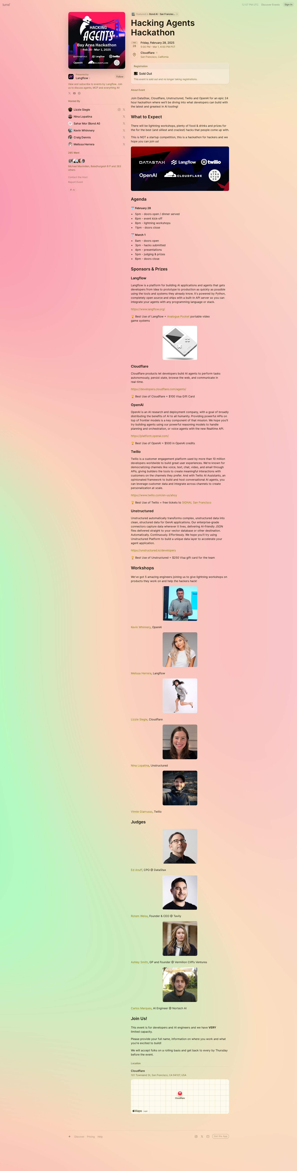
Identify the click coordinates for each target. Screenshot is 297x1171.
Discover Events (270, 4)
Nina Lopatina (140, 765)
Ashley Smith (139, 962)
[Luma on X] (202, 1136)
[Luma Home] (6, 4)
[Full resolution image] (180, 169)
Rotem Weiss (139, 916)
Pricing (91, 1136)
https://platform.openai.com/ (150, 436)
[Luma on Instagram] (196, 1136)
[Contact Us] (208, 1136)
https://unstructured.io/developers (153, 550)
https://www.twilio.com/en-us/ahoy (154, 495)
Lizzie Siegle (139, 719)
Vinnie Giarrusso (141, 811)
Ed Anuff (136, 870)
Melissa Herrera (141, 673)
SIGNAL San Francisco (196, 502)
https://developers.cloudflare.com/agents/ (158, 389)
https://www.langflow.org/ (148, 309)
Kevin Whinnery (141, 627)
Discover (79, 1136)
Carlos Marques (141, 1008)
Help (100, 1136)
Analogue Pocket (178, 316)
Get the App (220, 1136)
